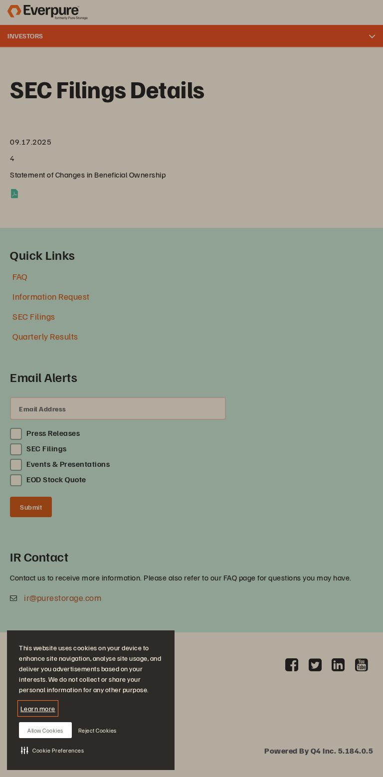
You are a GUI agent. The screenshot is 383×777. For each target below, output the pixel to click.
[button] (52, 750)
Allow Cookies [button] (45, 730)
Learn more (37, 708)
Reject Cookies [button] (97, 730)
